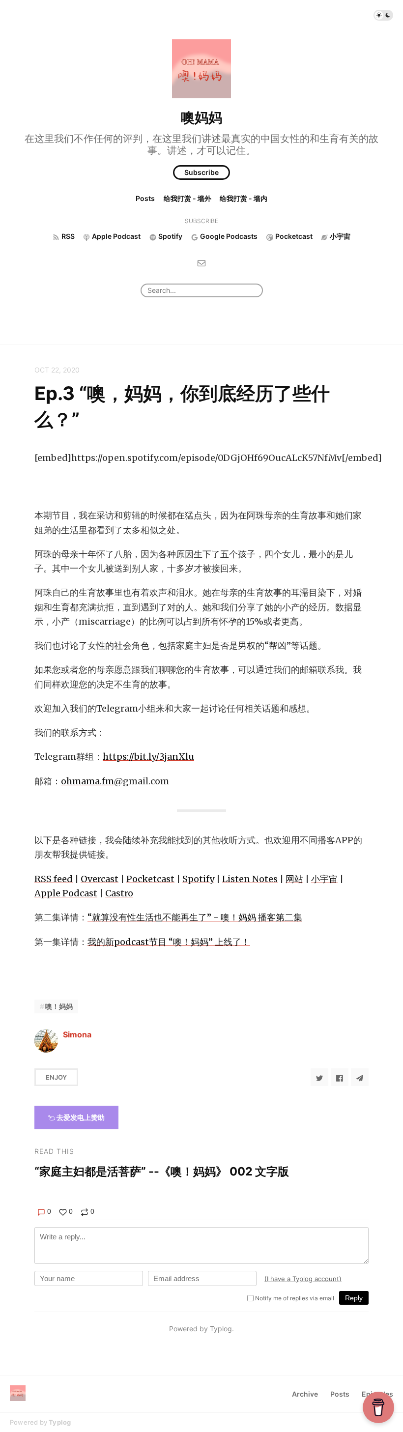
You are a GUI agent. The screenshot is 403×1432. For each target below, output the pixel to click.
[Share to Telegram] (360, 1077)
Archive (305, 1394)
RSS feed (53, 879)
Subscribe (201, 172)
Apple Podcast (65, 893)
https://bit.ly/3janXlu (148, 756)
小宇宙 (324, 879)
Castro (119, 893)
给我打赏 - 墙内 (243, 198)
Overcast (99, 879)
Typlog (60, 1422)
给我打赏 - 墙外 (187, 198)
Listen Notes (250, 879)
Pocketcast (150, 879)
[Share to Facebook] (339, 1077)
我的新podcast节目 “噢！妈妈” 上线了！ (168, 941)
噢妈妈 (201, 117)
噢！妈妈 (59, 1006)
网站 (294, 879)
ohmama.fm (87, 781)
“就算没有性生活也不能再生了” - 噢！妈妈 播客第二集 (194, 917)
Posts (145, 198)
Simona (77, 1034)
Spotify (198, 879)
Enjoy (56, 1077)
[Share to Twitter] (319, 1077)
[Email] (201, 262)
